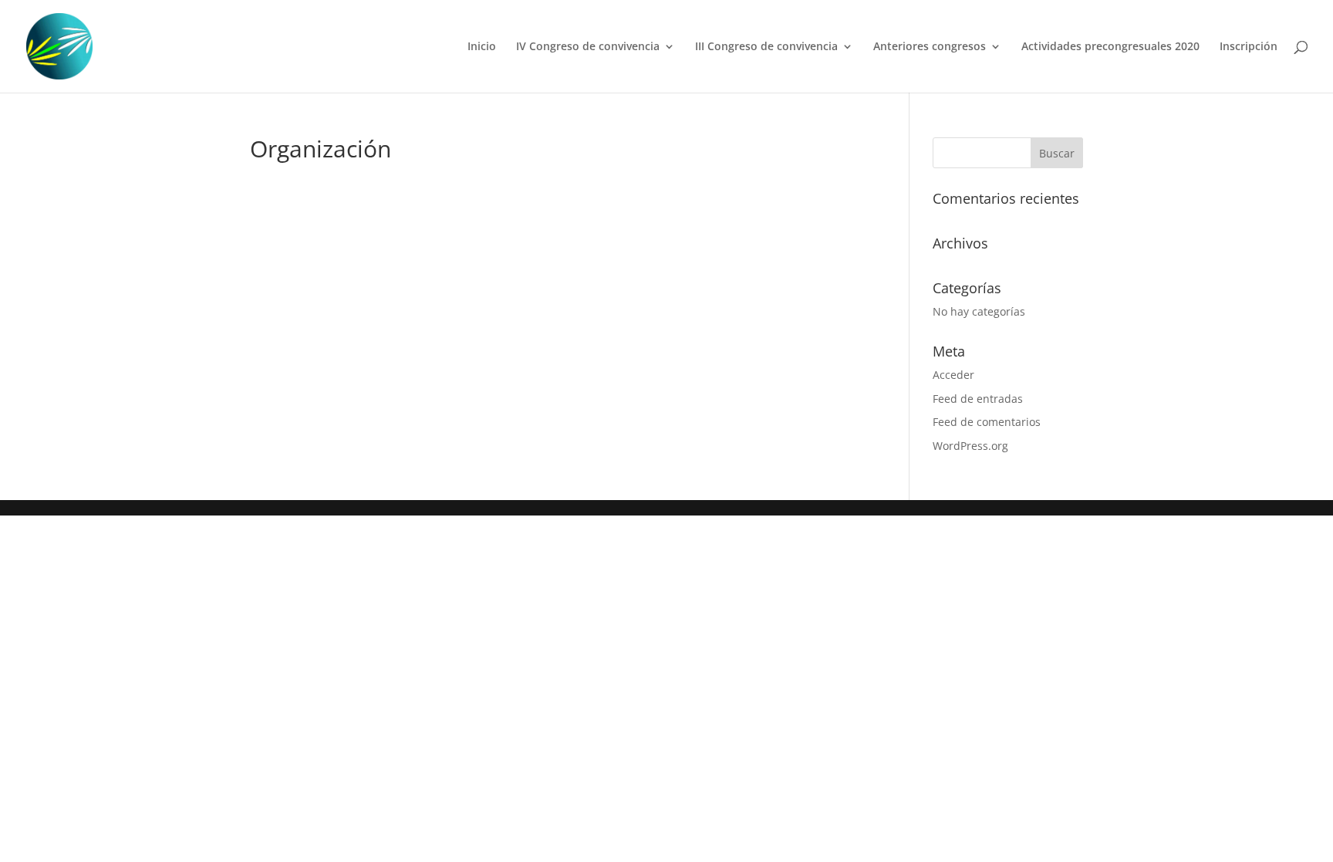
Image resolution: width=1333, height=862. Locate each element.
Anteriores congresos (929, 47)
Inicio (481, 47)
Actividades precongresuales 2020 (1110, 47)
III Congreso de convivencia (766, 47)
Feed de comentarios (987, 421)
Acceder (953, 374)
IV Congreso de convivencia (588, 47)
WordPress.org (970, 445)
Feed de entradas (978, 398)
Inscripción (1248, 47)
